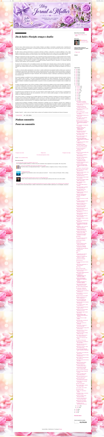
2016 (76, 84)
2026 (76, 69)
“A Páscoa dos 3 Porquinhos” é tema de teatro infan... (81, 326)
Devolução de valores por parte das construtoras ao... (82, 291)
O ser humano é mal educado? (81, 146)
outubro (77, 89)
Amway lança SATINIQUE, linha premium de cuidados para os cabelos (33, 165)
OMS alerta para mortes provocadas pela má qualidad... (82, 379)
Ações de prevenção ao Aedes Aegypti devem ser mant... (81, 285)
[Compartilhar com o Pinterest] (30, 115)
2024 (76, 72)
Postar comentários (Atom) (23, 157)
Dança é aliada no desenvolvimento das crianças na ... (82, 358)
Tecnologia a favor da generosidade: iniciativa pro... (81, 404)
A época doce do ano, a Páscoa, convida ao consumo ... (82, 331)
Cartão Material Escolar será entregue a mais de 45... (81, 131)
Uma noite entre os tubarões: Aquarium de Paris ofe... (81, 206)
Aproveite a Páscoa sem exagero (82, 295)
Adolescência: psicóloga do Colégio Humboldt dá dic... (82, 355)
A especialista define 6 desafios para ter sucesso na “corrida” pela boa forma (34, 177)
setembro (78, 90)
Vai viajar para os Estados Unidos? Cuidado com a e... (82, 142)
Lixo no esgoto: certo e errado (81, 387)
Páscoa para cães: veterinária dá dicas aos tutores (82, 321)
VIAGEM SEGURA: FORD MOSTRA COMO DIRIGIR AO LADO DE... (82, 315)
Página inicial (43, 152)
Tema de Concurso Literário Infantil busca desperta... (82, 177)
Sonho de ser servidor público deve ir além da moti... (82, 153)
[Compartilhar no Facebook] (29, 115)
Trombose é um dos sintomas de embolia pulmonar (82, 192)
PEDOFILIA (78, 250)
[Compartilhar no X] (28, 115)
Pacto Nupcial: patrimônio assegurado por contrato (81, 160)
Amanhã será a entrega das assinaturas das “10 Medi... (81, 246)
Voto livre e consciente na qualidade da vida (80, 149)
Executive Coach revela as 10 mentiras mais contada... (81, 232)
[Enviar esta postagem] (24, 115)
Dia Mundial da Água (79, 389)
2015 (76, 409)
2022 (76, 75)
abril (77, 98)
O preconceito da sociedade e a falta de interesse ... (81, 155)
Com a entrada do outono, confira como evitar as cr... (82, 305)
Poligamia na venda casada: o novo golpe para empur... (82, 173)
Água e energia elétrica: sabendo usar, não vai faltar (82, 386)
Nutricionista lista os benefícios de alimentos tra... (82, 221)
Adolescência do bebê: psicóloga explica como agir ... (82, 333)
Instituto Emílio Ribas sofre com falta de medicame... (81, 216)
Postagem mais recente (20, 152)
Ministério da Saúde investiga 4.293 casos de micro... (82, 328)
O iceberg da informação (25, 171)
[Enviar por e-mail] (26, 115)
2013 (76, 412)
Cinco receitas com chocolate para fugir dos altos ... (82, 353)
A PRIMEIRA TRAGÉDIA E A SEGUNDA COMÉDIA (81, 282)
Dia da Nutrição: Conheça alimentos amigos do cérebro (81, 145)
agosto (77, 92)
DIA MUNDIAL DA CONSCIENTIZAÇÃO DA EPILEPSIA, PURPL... (81, 275)
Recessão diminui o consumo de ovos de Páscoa (82, 294)
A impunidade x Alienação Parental (82, 168)
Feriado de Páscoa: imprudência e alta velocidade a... (82, 342)
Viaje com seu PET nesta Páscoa (82, 369)
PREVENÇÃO (78, 150)
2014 (76, 410)
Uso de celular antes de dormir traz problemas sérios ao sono (27, 162)
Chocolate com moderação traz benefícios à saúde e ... (81, 257)
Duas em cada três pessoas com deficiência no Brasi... (82, 209)
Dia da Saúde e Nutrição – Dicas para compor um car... (82, 134)
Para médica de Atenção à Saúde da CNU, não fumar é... (82, 201)
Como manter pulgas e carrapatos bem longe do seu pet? (82, 187)
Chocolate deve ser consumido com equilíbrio (81, 382)
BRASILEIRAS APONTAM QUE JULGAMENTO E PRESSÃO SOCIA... (81, 224)
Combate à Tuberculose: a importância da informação (81, 229)
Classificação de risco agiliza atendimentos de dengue (81, 234)
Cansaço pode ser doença (80, 240)
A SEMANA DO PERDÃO (80, 258)
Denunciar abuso (77, 415)
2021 (76, 77)
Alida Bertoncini (84, 40)
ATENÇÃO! (78, 196)
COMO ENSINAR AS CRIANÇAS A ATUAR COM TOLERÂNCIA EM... (82, 122)
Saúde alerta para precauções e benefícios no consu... (81, 345)
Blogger (60, 429)
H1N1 (77, 252)
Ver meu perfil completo (84, 41)
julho (77, 93)
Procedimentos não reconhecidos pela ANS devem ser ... (82, 175)
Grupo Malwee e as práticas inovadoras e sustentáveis (81, 102)
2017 (76, 83)
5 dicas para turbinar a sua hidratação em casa (80, 190)
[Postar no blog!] (27, 115)
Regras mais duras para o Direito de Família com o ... (82, 170)
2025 (76, 71)
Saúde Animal (78, 241)
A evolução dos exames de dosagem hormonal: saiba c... (81, 107)
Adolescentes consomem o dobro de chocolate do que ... (82, 347)
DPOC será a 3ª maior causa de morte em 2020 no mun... (81, 377)
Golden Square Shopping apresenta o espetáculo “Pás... (82, 273)
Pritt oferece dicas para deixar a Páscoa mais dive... (81, 270)
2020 (76, 78)
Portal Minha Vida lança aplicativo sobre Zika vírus (82, 249)
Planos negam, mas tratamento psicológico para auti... (81, 118)
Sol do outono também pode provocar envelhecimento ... (81, 300)
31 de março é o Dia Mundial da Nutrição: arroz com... (81, 158)
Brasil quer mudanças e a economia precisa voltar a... (81, 365)
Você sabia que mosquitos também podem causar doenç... (82, 180)
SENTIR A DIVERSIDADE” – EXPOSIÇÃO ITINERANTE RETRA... (81, 279)
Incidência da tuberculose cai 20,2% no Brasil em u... (81, 298)
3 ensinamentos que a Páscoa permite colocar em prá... (81, 254)
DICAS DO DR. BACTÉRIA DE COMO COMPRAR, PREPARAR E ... (82, 350)
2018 (76, 81)
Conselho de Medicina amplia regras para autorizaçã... (81, 244)
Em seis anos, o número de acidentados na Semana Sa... (81, 289)
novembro (78, 87)
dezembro (78, 86)
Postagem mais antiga (66, 152)
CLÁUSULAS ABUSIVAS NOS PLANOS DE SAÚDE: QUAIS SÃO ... (82, 165)
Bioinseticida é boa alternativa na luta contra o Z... (82, 211)
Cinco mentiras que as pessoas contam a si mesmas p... (81, 238)
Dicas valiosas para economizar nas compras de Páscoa (81, 336)
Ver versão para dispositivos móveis (43, 154)
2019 (76, 80)
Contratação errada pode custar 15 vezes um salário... (82, 163)
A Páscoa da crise (79, 260)
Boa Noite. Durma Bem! (80, 383)
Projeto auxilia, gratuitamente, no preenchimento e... (82, 265)
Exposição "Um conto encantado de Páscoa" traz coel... (82, 310)
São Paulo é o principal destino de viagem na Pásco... (82, 307)
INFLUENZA (78, 236)
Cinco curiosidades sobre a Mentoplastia (81, 182)
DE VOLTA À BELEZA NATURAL (82, 286)
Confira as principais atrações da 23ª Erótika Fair (82, 214)
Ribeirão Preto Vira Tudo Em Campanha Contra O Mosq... (81, 401)
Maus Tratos (78, 266)
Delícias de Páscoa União (80, 268)
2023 (76, 74)
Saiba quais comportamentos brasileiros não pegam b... (81, 195)
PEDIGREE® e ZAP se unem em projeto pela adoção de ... (82, 227)
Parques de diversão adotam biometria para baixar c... (81, 363)
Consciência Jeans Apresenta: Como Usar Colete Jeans (81, 399)
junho (77, 95)
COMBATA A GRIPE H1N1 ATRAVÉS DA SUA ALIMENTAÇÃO (80, 128)
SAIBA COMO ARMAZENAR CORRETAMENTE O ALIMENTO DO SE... (82, 139)
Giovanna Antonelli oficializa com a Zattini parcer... (82, 116)
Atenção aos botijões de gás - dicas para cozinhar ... (81, 396)
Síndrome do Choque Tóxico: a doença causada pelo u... (81, 204)
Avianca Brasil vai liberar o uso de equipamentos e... (82, 109)
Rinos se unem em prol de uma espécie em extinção (81, 136)
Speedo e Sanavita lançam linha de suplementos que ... (82, 104)
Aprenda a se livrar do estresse (81, 120)
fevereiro (78, 405)
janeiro (77, 407)
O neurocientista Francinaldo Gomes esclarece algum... (81, 368)
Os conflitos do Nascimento (81, 340)
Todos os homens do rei (80, 111)
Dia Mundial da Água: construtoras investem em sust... (82, 394)
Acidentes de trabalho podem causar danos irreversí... (81, 374)
